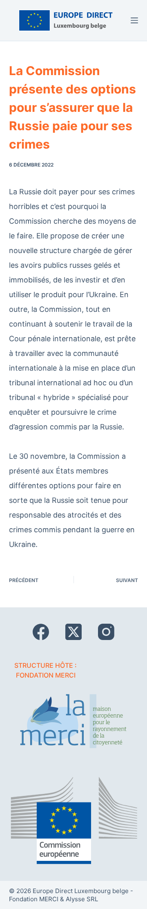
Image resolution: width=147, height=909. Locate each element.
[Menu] (134, 20)
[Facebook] (41, 632)
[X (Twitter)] (73, 632)
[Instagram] (106, 632)
